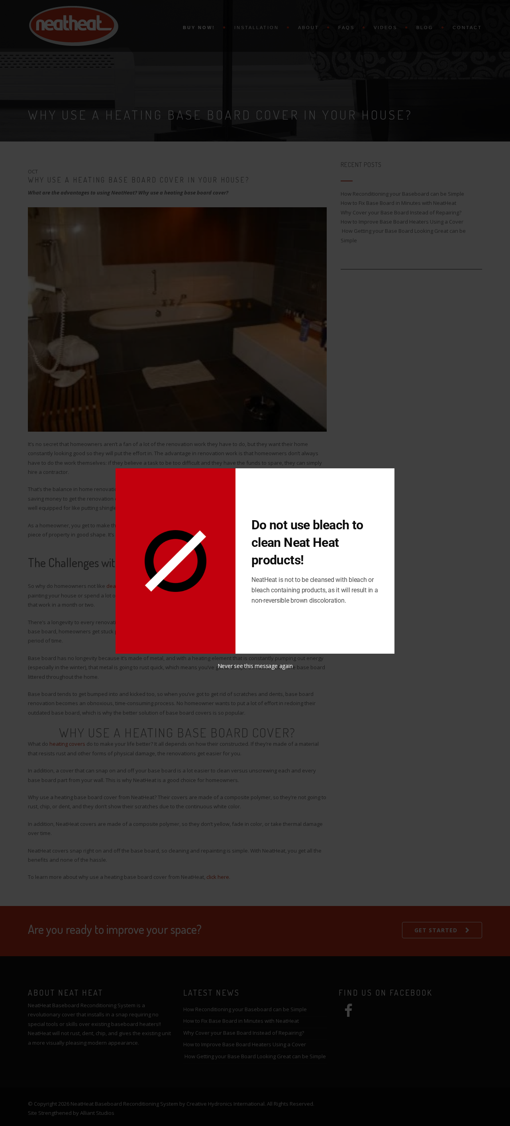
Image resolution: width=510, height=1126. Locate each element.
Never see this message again (255, 666)
